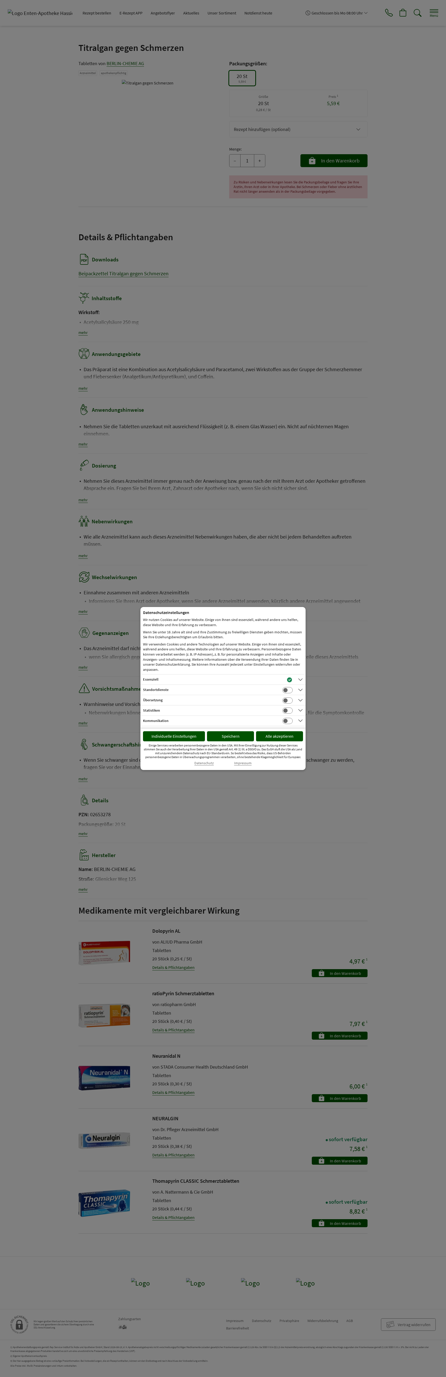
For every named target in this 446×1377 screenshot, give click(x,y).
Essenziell (150, 679)
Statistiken (151, 710)
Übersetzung (153, 700)
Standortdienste (156, 689)
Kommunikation (156, 720)
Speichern (231, 736)
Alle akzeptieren (279, 736)
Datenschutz (204, 763)
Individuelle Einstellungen (174, 736)
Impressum (243, 763)
